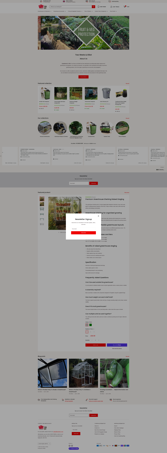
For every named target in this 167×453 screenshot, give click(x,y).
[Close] (98, 216)
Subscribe (83, 232)
